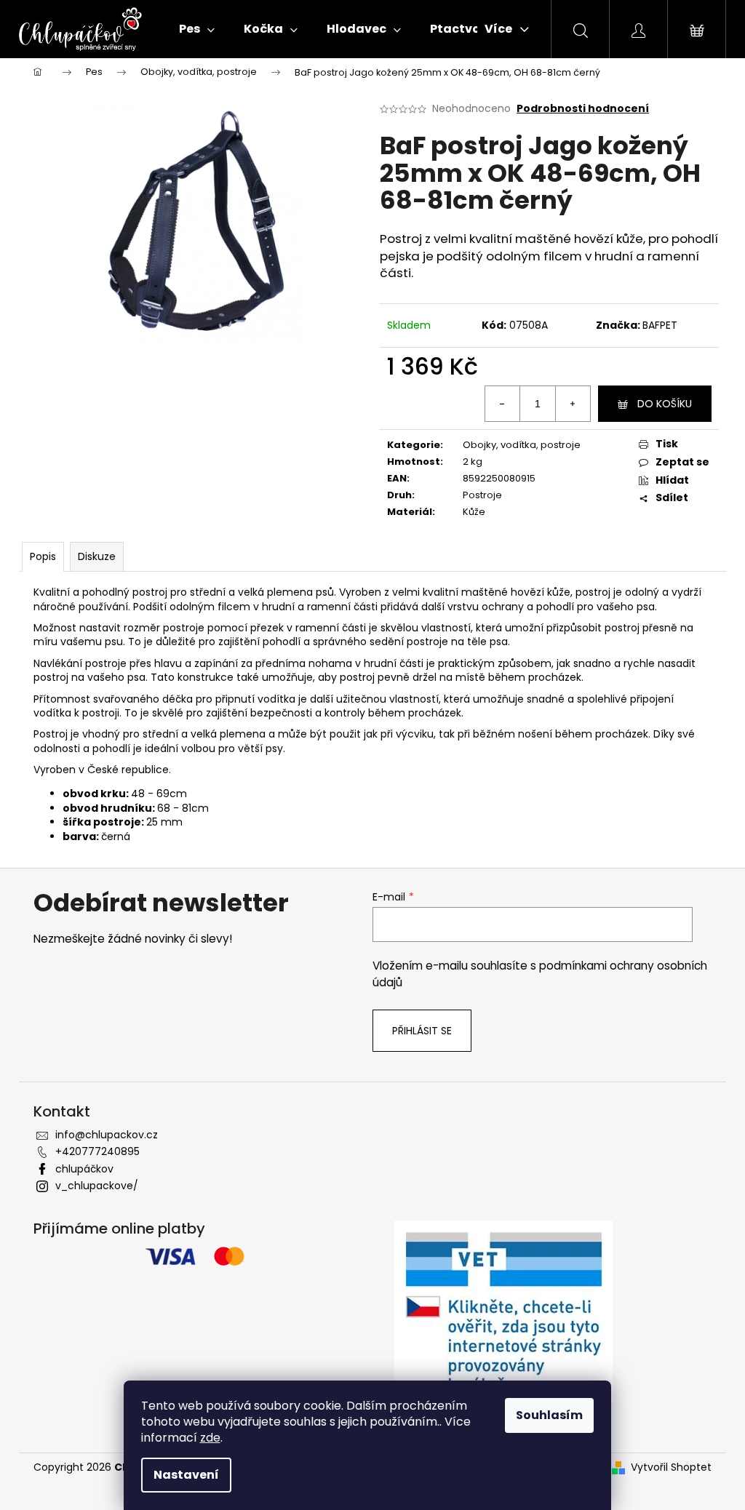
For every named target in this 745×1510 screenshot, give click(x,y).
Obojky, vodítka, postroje (522, 445)
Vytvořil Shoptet (671, 1467)
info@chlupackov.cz (106, 1134)
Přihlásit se (422, 1030)
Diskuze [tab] (97, 556)
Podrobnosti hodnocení (583, 109)
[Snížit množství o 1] (502, 403)
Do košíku (664, 403)
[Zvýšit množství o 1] (572, 403)
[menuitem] (196, 29)
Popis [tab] (43, 556)
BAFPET (659, 325)
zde (210, 1437)
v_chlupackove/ (96, 1185)
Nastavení (186, 1474)
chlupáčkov (84, 1169)
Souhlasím (549, 1415)
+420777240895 (97, 1151)
